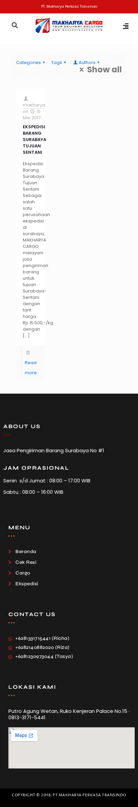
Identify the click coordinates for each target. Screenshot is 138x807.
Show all (104, 70)
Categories (28, 62)
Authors (87, 62)
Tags (56, 62)
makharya (34, 105)
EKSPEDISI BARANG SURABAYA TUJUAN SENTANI (34, 139)
